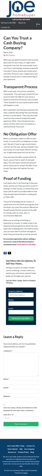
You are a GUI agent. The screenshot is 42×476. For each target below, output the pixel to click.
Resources (12, 452)
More (38, 24)
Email (11, 308)
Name (6, 379)
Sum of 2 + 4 (9, 414)
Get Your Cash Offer (8, 23)
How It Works (13, 449)
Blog (32, 452)
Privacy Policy (23, 452)
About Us (22, 23)
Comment (8, 351)
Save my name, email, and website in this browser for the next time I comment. (20, 409)
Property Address (16, 291)
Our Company (29, 449)
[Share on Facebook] (5, 253)
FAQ (21, 449)
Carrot (25, 473)
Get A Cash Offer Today (15, 446)
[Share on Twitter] (9, 253)
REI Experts (10, 55)
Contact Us (5, 27)
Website (7, 396)
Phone (11, 300)
